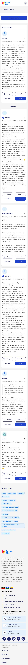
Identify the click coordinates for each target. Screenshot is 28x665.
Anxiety (4, 493)
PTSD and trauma (6, 503)
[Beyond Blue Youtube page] (9, 639)
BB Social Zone (12, 493)
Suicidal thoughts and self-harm (10, 517)
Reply (20, 98)
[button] (4, 94)
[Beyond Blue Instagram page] (13, 639)
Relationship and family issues (10, 507)
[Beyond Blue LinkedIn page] (23, 639)
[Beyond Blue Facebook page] (4, 639)
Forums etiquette (9, 604)
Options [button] (26, 9)
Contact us (4, 650)
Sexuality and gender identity (9, 510)
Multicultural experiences (8, 500)
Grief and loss (5, 496)
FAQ (5, 598)
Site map (4, 662)
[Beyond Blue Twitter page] (18, 639)
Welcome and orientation (8, 530)
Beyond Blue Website (7, 552)
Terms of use (5, 654)
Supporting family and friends (10, 521)
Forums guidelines (9, 595)
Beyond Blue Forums (5, 3)
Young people (5, 533)
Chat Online (12, 625)
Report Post (8, 98)
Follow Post (20, 94)
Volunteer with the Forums (12, 607)
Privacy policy (5, 658)
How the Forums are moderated (13, 601)
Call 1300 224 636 (14, 618)
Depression (21, 493)
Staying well (5, 514)
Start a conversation (14, 18)
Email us (11, 632)
